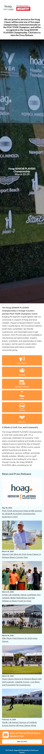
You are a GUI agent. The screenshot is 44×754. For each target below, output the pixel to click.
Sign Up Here (22, 741)
